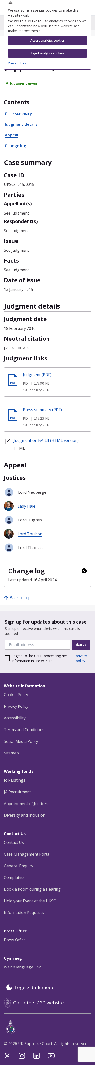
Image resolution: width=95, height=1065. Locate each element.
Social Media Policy (21, 741)
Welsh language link (22, 967)
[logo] (48, 1027)
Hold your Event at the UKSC (30, 901)
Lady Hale (26, 506)
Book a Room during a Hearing (32, 889)
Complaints (14, 877)
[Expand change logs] (84, 570)
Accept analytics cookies (47, 40)
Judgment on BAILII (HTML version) (46, 440)
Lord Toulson (30, 534)
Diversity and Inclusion (24, 815)
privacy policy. (81, 658)
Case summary (18, 113)
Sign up (81, 645)
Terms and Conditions (24, 729)
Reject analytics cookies (47, 53)
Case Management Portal (27, 854)
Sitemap (11, 753)
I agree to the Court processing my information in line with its (49, 658)
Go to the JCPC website (38, 1003)
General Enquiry (18, 865)
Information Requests (24, 912)
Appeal (11, 135)
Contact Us (14, 842)
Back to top (20, 597)
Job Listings (14, 780)
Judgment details (21, 124)
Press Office (15, 939)
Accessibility (15, 718)
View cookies (17, 63)
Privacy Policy (16, 706)
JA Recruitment (17, 792)
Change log (15, 145)
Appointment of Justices (26, 803)
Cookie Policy (16, 694)
